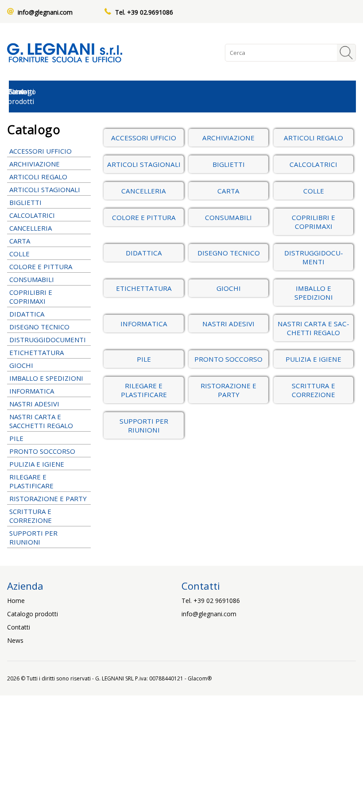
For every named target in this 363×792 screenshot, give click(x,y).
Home (16, 600)
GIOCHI (21, 365)
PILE (16, 438)
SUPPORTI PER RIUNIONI (33, 537)
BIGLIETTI (25, 202)
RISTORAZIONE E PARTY (48, 498)
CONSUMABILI (31, 279)
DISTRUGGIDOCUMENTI (47, 339)
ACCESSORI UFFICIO (40, 151)
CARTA (19, 240)
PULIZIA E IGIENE (36, 464)
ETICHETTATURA (36, 352)
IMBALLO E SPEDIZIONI (46, 378)
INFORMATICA (31, 390)
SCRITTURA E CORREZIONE (30, 516)
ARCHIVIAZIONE (34, 163)
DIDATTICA (26, 313)
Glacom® (200, 678)
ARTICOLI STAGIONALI (44, 189)
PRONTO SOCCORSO (42, 451)
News (15, 640)
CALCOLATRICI (32, 215)
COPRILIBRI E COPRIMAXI (30, 296)
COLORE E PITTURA (40, 266)
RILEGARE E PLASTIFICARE (31, 481)
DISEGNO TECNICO (39, 326)
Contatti (18, 627)
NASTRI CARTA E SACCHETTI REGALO (41, 421)
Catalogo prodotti (32, 614)
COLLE (19, 253)
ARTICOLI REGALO (38, 176)
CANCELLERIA (30, 228)
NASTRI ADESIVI (34, 403)
